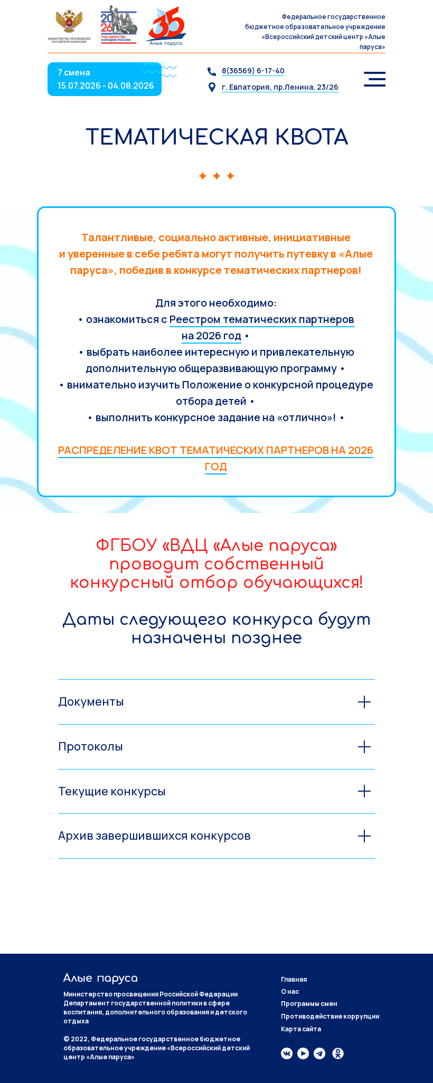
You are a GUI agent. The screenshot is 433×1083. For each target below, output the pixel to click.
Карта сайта (301, 1028)
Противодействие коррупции (330, 1016)
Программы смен (309, 1003)
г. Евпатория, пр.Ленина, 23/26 (280, 87)
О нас (290, 991)
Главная (294, 979)
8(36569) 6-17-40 (253, 70)
